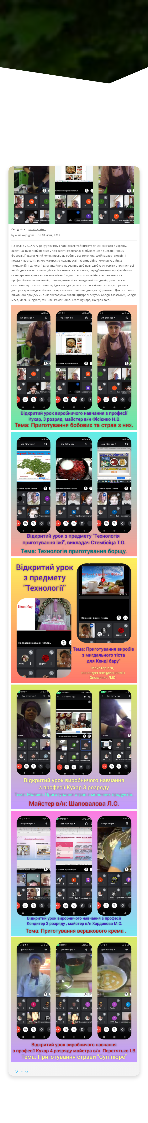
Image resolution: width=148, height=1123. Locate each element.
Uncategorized (37, 229)
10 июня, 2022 (51, 235)
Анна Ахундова (24, 235)
